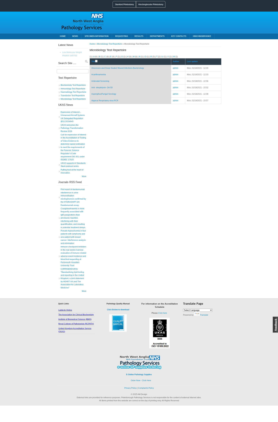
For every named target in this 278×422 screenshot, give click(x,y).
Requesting (121, 36)
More (84, 176)
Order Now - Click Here (139, 380)
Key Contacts (178, 36)
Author (176, 61)
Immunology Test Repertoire (73, 89)
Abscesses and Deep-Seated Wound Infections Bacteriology (117, 68)
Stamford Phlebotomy (124, 4)
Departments (157, 36)
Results (138, 36)
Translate (204, 315)
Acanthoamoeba (98, 74)
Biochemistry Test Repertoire (73, 85)
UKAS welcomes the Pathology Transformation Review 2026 (72, 128)
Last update (192, 61)
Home (63, 36)
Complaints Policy (146, 388)
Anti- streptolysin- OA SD (102, 87)
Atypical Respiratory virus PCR (104, 100)
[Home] (81, 30)
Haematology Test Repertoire (73, 92)
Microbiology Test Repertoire (109, 44)
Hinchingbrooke (202, 36)
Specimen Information (97, 36)
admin (175, 68)
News (75, 36)
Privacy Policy (130, 388)
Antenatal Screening (100, 81)
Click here (162, 313)
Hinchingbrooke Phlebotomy (150, 4)
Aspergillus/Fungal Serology (103, 94)
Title (93, 61)
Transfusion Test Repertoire (73, 95)
